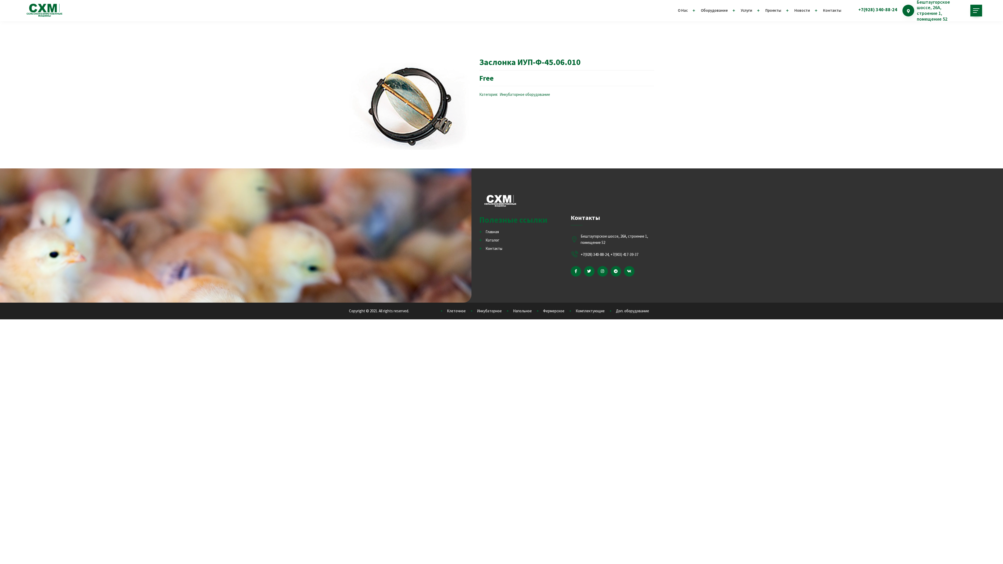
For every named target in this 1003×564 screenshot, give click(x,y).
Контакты (832, 10)
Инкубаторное (489, 310)
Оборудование (714, 10)
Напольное (522, 310)
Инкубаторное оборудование (525, 94)
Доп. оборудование (632, 310)
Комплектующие (590, 310)
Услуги (746, 10)
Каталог (492, 240)
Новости (802, 10)
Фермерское (553, 310)
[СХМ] (44, 10)
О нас (683, 10)
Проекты (773, 10)
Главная (492, 231)
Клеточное (456, 310)
